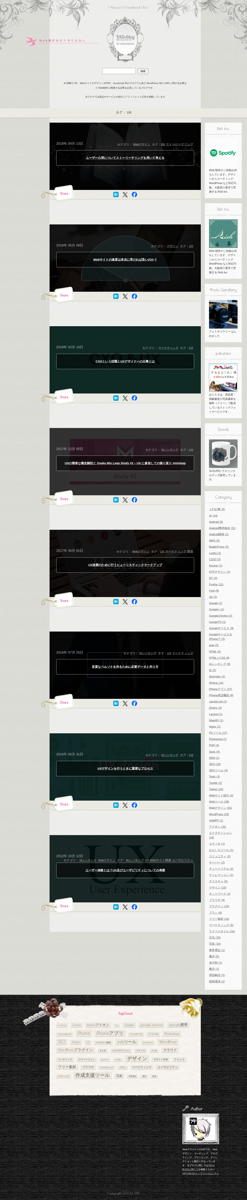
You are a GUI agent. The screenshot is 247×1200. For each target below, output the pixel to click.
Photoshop (172, 1033)
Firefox (76, 1025)
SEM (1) (214, 758)
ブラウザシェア (106, 1067)
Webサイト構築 (160, 860)
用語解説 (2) (217, 975)
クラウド (170, 1050)
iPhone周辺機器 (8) (221, 695)
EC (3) (213, 578)
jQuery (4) (215, 707)
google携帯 (178, 1024)
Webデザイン (141, 144)
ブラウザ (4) (217, 900)
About (114, 7)
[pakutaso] (223, 377)
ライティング (63, 1076)
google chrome (151, 1025)
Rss (145, 7)
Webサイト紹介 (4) (221, 795)
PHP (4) (214, 745)
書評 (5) (214, 956)
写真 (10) (215, 943)
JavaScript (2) (218, 701)
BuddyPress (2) (219, 546)
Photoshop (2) (218, 739)
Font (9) (214, 590)
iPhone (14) (216, 683)
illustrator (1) (217, 676)
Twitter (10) (216, 789)
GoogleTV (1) (217, 622)
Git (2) (213, 597)
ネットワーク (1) (220, 893)
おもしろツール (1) (221, 850)
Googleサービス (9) (221, 628)
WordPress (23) (219, 814)
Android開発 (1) (219, 534)
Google (129, 1025)
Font (116, 1025)
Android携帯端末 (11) (222, 528)
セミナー (105, 1060)
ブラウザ (88, 1067)
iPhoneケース (136, 1034)
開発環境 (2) (217, 981)
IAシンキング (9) (219, 664)
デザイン (172, 246)
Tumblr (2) (215, 783)
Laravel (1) (216, 714)
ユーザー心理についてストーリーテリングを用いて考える (125, 157)
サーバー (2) (217, 862)
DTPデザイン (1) (219, 572)
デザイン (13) (217, 887)
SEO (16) (215, 764)
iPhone (83, 1033)
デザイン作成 (161, 1059)
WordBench (148, 1042)
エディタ (140, 1050)
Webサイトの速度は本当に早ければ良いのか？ (125, 259)
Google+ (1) (216, 609)
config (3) (215, 553)
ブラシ (122, 1067)
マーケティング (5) (221, 925)
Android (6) (216, 522)
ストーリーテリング (179, 144)
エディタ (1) (217, 843)
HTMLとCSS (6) (219, 657)
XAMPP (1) (216, 820)
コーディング (65, 1059)
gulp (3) (214, 645)
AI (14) (213, 515)
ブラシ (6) (215, 912)
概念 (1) (214, 969)
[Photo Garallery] (223, 314)
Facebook (133, 7)
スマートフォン (86, 1059)
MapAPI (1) (216, 720)
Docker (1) (215, 565)
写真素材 (132, 1076)
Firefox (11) (216, 584)
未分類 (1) (215, 962)
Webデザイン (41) (220, 808)
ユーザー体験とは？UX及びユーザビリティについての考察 (125, 870)
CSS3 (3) (215, 559)
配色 (154, 1076)
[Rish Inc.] (223, 153)
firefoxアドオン (98, 1025)
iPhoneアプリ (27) (220, 689)
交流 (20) (215, 937)
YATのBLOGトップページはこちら (200, 1173)
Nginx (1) (215, 726)
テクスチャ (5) (218, 881)
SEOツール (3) (218, 770)
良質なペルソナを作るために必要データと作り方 (125, 666)
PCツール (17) (218, 733)
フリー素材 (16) (219, 919)
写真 (119, 1076)
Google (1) (215, 603)
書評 (144, 1076)
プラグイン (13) (219, 906)
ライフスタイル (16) (222, 931)
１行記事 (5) (217, 509)
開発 (190, 551)
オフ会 (154, 1050)
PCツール (153, 1033)
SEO (61, 1041)
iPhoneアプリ (110, 1033)
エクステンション (121, 1050)
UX (163, 144)
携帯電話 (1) (217, 950)
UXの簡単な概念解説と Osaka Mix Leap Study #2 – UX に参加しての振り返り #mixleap (125, 463)
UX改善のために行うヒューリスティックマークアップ (125, 565)
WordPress (168, 1041)
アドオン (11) (217, 826)
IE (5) (212, 670)
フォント (179, 1059)
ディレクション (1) (221, 875)
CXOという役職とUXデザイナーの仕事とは (125, 361)
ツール (118, 1060)
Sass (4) (214, 751)
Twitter (76, 1042)
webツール (126, 1041)
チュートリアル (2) (221, 868)
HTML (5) (215, 651)
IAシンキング (169, 449)
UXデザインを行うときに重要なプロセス (125, 768)
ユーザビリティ (182, 860)
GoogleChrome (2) (220, 615)
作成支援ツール (92, 1075)
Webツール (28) (219, 801)
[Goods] (223, 453)
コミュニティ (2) (220, 856)
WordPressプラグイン (75, 1050)
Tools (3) (214, 776)
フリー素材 (67, 1067)
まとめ (102, 1050)
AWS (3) (214, 540)
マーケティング (168, 348)
